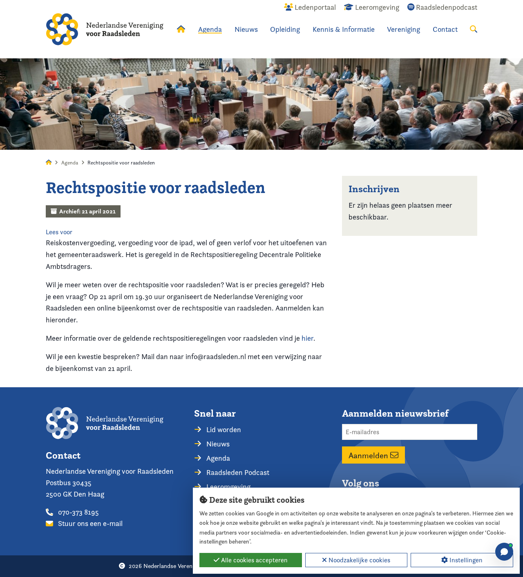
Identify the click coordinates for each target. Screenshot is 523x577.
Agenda (210, 29)
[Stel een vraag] (504, 552)
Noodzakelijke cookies (358, 560)
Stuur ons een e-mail (89, 523)
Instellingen (465, 560)
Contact (445, 29)
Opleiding (285, 29)
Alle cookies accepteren (253, 560)
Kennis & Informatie (344, 29)
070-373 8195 (77, 512)
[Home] (104, 29)
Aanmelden (369, 455)
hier (307, 338)
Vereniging (403, 29)
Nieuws (246, 29)
